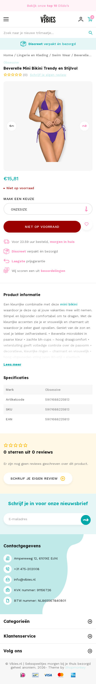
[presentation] (11, 126)
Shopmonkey (75, 667)
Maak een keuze (18, 199)
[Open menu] (6, 19)
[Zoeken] (87, 32)
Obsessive (11, 62)
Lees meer (12, 364)
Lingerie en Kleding (32, 55)
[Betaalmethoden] (23, 675)
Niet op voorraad (42, 227)
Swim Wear (61, 55)
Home (8, 55)
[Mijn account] (81, 19)
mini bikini (68, 304)
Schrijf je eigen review (48, 75)
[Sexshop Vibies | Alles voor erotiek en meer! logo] (48, 22)
